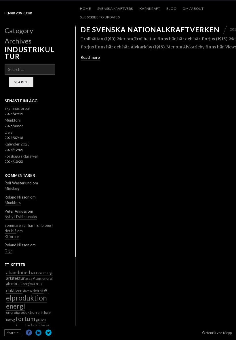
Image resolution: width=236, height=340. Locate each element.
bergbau (28, 284)
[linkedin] (38, 332)
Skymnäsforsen (17, 108)
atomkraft (14, 284)
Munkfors (13, 120)
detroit (38, 290)
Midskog (12, 188)
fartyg (10, 320)
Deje (8, 132)
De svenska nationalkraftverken (150, 29)
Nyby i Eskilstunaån (21, 216)
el (46, 289)
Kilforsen (12, 236)
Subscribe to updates (100, 17)
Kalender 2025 (17, 144)
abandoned (18, 272)
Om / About (192, 8)
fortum (25, 318)
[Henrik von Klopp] (18, 13)
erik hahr (44, 312)
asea (28, 278)
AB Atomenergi (42, 273)
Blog (171, 8)
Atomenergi (43, 278)
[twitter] (48, 332)
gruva (41, 319)
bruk (38, 284)
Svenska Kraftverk (115, 8)
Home (85, 8)
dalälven (14, 290)
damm (27, 291)
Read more (90, 57)
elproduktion (26, 298)
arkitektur (15, 278)
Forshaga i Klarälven (21, 156)
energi (15, 306)
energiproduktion (21, 312)
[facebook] (29, 332)
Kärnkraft (150, 8)
